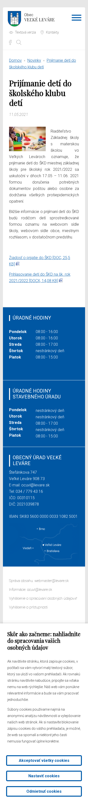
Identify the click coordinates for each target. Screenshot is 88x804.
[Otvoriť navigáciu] (76, 18)
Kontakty (52, 32)
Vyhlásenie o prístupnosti (28, 607)
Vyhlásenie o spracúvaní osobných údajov (41, 598)
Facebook (10, 42)
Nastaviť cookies (44, 776)
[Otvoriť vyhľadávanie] (18, 42)
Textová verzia (25, 32)
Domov (15, 60)
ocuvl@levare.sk (35, 485)
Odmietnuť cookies (44, 791)
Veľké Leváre (39, 17)
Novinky (34, 60)
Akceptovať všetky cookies (44, 760)
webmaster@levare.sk (51, 581)
